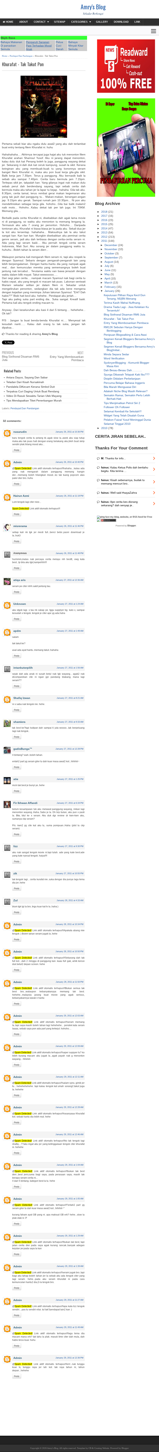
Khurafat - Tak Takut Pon (23, 64)
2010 (104, 428)
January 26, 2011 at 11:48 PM (69, 553)
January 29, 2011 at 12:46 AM (69, 1134)
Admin (17, 462)
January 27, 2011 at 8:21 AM (70, 698)
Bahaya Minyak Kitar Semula (75, 46)
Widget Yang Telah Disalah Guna (124, 415)
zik (15, 873)
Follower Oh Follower (117, 407)
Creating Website (101, 1448)
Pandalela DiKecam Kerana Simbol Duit (30, 386)
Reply (16, 450)
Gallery (102, 21)
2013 (104, 232)
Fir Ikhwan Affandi (25, 802)
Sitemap (59, 21)
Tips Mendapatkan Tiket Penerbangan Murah (34, 400)
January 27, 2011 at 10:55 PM (69, 873)
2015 (104, 224)
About (23, 21)
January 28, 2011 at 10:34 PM (69, 924)
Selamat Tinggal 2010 (117, 423)
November (111, 249)
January (110, 290)
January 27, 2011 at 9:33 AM (70, 722)
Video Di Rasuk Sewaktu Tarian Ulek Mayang (33, 395)
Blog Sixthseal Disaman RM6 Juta (20, 358)
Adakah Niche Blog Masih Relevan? (126, 391)
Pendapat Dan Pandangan (21, 56)
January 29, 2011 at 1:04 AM (70, 1165)
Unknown (19, 603)
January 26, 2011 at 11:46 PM (69, 526)
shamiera (19, 721)
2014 (104, 228)
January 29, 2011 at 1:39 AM (70, 1266)
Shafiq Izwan (21, 698)
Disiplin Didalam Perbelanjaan (122, 378)
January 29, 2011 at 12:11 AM (69, 1077)
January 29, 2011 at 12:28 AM (69, 1107)
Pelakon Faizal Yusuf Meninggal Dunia (127, 419)
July (107, 265)
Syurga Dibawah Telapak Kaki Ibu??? (126, 374)
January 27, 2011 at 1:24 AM (70, 604)
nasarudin (20, 431)
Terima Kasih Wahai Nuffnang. (122, 302)
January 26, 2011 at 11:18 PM (69, 496)
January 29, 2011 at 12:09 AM (69, 1046)
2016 (104, 220)
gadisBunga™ (22, 748)
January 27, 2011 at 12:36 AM (69, 580)
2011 (104, 240)
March (109, 282)
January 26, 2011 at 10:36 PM (69, 432)
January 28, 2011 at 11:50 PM (69, 982)
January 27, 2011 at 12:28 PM (69, 749)
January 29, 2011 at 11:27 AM (69, 1300)
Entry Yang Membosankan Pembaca (67, 358)
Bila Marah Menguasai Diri (120, 386)
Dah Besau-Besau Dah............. (123, 370)
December (111, 245)
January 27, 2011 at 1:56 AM (70, 668)
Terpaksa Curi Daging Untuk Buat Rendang (32, 391)
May (108, 274)
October (110, 253)
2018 (104, 211)
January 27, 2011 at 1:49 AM (70, 631)
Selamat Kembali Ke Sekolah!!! (123, 411)
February (111, 286)
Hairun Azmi (21, 495)
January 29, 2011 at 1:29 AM (70, 1235)
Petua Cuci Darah (59, 46)
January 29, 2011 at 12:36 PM (69, 1358)
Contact (40, 21)
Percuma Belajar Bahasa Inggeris (124, 382)
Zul (15, 900)
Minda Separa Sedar (116, 354)
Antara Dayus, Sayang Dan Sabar (27, 377)
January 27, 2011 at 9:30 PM (70, 846)
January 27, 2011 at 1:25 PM (70, 779)
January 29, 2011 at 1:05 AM (70, 1198)
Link (137, 21)
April (108, 278)
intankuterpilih (23, 667)
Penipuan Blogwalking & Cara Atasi (125, 334)
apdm (17, 630)
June (108, 270)
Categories (79, 21)
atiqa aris (19, 580)
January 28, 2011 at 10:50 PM (69, 951)
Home (9, 21)
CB (90, 1448)
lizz (15, 846)
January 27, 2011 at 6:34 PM (70, 803)
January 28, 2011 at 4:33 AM (70, 900)
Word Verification (114, 358)
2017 (104, 215)
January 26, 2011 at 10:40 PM (69, 462)
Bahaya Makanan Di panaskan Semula (11, 46)
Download (121, 21)
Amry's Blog (93, 6)
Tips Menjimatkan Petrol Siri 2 (122, 403)
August (109, 261)
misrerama (20, 526)
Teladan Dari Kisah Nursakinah (25, 382)
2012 (104, 236)
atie (15, 779)
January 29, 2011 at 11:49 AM (69, 1327)
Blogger (131, 525)
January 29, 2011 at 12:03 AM (69, 1015)
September (112, 257)
